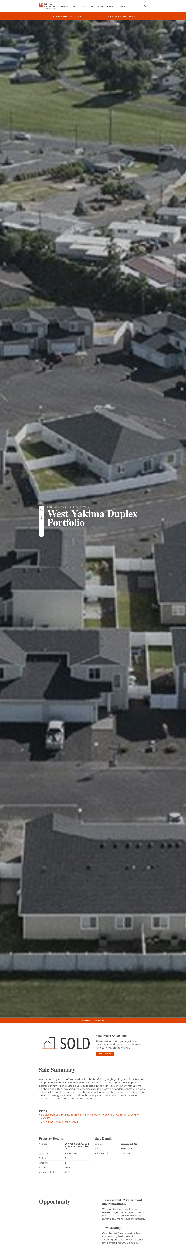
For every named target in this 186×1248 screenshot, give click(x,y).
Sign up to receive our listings (65, 16)
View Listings (105, 1054)
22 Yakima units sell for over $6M (60, 1121)
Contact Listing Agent (93, 1021)
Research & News (105, 6)
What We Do (88, 6)
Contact (122, 6)
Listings (64, 6)
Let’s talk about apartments (120, 16)
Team (75, 6)
